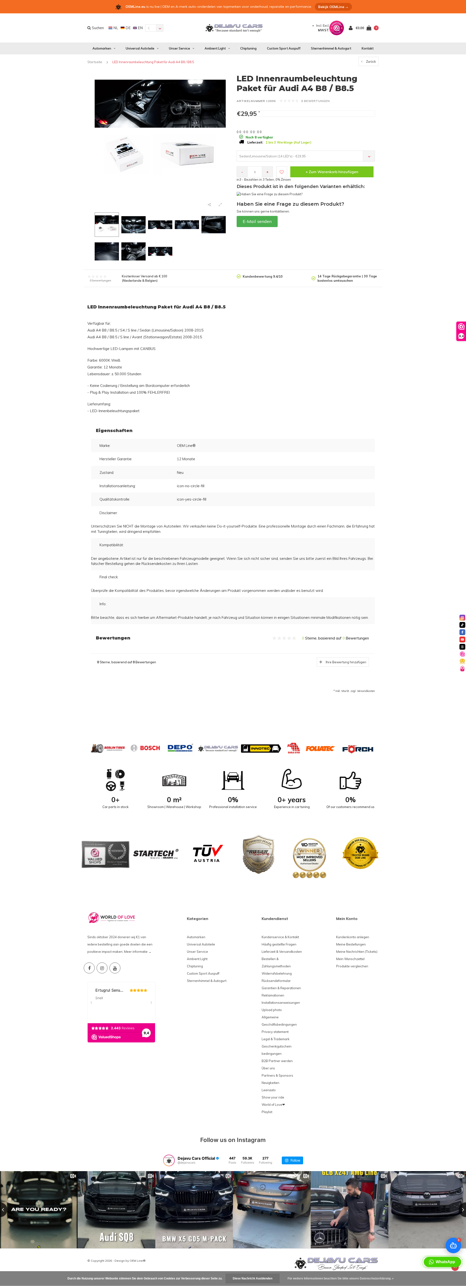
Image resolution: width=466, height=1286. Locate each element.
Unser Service (179, 48)
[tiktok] (462, 625)
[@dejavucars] (169, 1160)
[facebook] (462, 632)
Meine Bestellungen (351, 944)
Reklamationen (273, 995)
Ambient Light (215, 48)
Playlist (267, 1112)
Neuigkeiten (270, 1083)
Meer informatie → (137, 952)
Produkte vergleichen (352, 966)
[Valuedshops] (462, 654)
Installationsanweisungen (281, 1003)
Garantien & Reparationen (281, 988)
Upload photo (272, 1010)
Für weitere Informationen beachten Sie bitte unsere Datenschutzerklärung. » (341, 1278)
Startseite (94, 62)
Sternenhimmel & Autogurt (331, 48)
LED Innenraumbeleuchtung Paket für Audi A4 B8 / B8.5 (153, 62)
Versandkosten (366, 691)
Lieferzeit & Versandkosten (282, 952)
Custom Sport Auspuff (283, 48)
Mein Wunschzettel (350, 959)
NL (115, 28)
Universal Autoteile (140, 48)
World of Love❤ (273, 1105)
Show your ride (273, 1097)
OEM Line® (138, 1260)
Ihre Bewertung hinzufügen (346, 662)
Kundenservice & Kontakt (280, 937)
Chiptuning (248, 48)
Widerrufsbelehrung (277, 973)
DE (128, 28)
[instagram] (462, 618)
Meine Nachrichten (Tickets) (356, 952)
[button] (442, 1262)
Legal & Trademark (276, 1039)
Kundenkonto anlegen (352, 937)
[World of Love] (462, 669)
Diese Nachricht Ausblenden (252, 1278)
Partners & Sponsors (277, 1075)
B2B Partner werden (277, 1061)
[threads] (462, 647)
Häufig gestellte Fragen (279, 944)
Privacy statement (275, 1032)
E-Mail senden (257, 221)
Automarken (101, 48)
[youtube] (462, 639)
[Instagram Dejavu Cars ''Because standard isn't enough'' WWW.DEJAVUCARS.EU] (102, 967)
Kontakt (368, 48)
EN (140, 28)
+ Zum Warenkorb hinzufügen (332, 172)
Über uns (268, 1068)
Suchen (97, 28)
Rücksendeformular (276, 981)
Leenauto (269, 1090)
